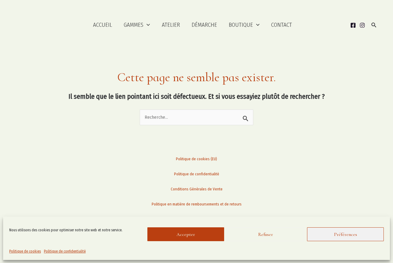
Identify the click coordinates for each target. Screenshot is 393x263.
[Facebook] (353, 25)
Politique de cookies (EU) (196, 159)
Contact (281, 24)
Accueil (102, 24)
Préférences (345, 234)
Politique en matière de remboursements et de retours (197, 204)
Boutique (241, 24)
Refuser (265, 234)
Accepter (186, 234)
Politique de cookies (25, 251)
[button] (146, 25)
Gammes (133, 24)
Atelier (171, 24)
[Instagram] (362, 25)
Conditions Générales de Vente (197, 189)
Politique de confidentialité (65, 251)
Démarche (204, 24)
